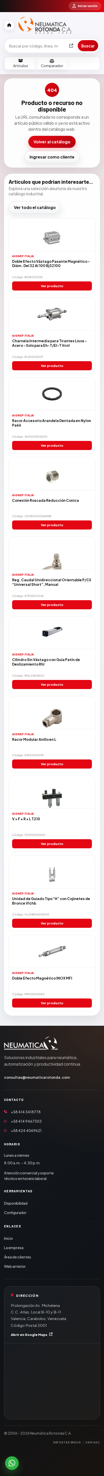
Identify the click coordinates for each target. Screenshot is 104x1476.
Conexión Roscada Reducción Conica (45, 500)
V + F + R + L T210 (26, 819)
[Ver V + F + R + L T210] (52, 792)
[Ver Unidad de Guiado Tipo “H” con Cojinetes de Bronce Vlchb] (52, 872)
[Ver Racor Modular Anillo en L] (52, 712)
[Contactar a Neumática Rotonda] (12, 1463)
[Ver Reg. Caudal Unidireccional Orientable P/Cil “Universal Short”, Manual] (52, 553)
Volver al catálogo (52, 141)
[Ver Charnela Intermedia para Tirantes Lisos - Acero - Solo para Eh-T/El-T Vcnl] (52, 314)
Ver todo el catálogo (35, 207)
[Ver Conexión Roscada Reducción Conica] (52, 473)
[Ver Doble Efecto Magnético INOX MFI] (52, 951)
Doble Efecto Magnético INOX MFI (42, 978)
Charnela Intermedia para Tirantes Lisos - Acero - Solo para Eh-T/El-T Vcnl (49, 343)
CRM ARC (92, 1442)
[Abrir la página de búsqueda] (71, 45)
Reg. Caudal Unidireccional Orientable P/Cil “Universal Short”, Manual (51, 582)
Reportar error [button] (67, 1442)
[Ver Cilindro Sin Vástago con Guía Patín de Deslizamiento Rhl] (52, 633)
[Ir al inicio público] (9, 25)
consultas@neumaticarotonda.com (37, 1077)
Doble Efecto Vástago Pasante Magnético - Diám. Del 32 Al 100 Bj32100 (51, 263)
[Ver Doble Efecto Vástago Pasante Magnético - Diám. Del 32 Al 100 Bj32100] (52, 234)
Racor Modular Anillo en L (34, 739)
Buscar (88, 45)
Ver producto (52, 286)
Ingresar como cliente (52, 157)
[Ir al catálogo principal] (45, 25)
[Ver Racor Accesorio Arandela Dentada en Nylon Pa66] (52, 394)
